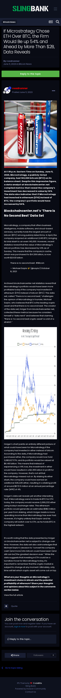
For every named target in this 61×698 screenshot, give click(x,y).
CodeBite (37, 683)
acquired (19, 238)
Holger (23, 309)
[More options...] (53, 91)
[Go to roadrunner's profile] (7, 90)
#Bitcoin (40, 262)
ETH (37, 197)
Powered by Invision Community (30, 688)
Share (16, 655)
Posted (22, 92)
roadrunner (13, 61)
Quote (14, 606)
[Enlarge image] (30, 383)
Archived (8, 283)
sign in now (19, 626)
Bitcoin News (25, 63)
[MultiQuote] (6, 606)
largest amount (40, 231)
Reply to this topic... (20, 639)
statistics (8, 244)
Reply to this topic (30, 73)
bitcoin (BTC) (37, 292)
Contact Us (30, 692)
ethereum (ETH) (12, 292)
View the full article (13, 595)
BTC (42, 178)
